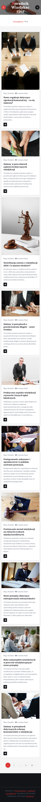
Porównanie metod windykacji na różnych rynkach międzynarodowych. (19, 532)
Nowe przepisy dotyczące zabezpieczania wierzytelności (19, 597)
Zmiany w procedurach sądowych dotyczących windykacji (15, 167)
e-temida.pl (31, 791)
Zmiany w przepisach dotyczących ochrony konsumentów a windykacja (17, 729)
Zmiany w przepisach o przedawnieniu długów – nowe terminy (19, 327)
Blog (5, 93)
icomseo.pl (30, 796)
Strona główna (18, 21)
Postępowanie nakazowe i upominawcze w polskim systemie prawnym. (16, 462)
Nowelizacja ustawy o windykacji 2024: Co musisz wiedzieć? (20, 264)
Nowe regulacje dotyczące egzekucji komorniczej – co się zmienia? (19, 100)
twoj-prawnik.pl (20, 791)
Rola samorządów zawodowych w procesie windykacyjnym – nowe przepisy (19, 662)
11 (26, 765)
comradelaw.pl (11, 793)
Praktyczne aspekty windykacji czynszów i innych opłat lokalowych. (19, 395)
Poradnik (11, 93)
